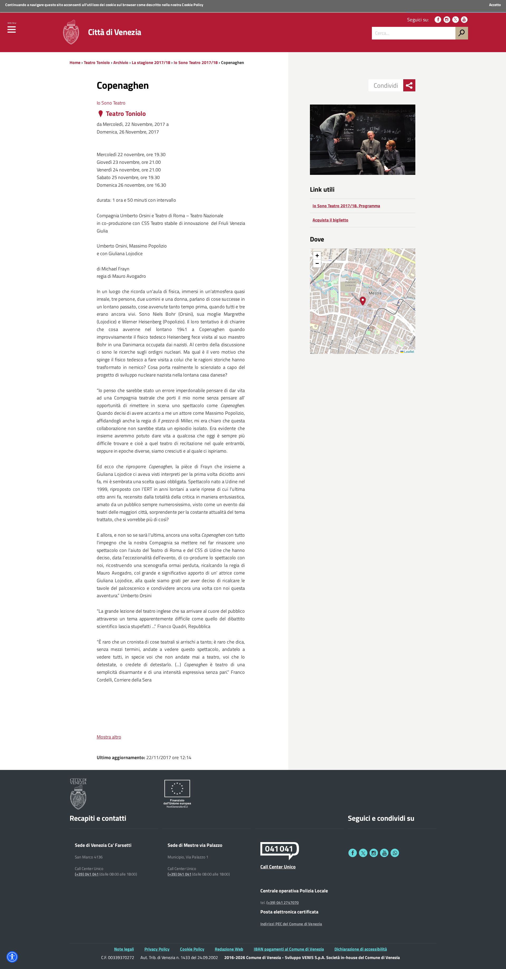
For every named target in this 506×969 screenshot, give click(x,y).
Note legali (124, 949)
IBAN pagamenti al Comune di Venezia (289, 949)
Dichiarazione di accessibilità (360, 949)
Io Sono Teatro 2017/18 (196, 62)
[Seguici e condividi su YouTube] (384, 853)
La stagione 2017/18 (151, 62)
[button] (362, 301)
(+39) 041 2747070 (282, 903)
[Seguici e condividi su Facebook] (352, 853)
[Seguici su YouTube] (464, 19)
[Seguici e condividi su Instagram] (373, 853)
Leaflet (408, 351)
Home (75, 62)
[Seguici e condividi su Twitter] (363, 853)
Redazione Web (229, 949)
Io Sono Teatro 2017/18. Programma (346, 205)
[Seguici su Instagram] (447, 19)
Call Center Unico (278, 866)
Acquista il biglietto (330, 220)
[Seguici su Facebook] (438, 19)
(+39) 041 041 (87, 874)
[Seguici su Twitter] (455, 19)
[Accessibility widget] (12, 957)
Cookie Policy (192, 4)
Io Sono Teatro (111, 102)
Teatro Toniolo (97, 62)
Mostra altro (109, 736)
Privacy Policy (156, 949)
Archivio (120, 62)
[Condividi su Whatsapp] (395, 853)
